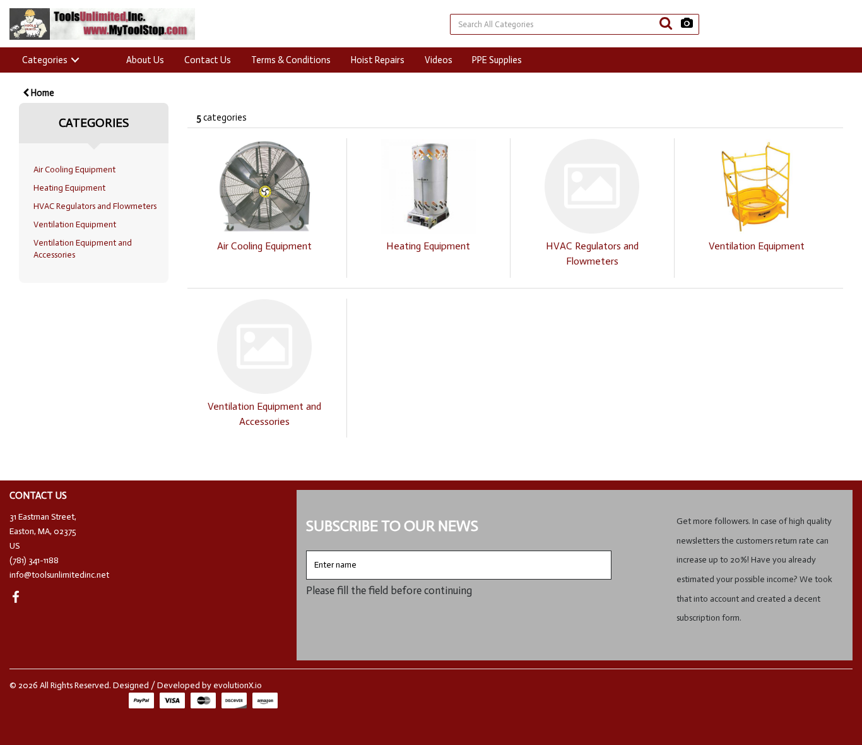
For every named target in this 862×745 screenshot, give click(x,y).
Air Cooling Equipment (74, 169)
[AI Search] (687, 23)
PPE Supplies (497, 60)
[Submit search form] (666, 23)
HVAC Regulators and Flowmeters (94, 206)
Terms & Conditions (291, 60)
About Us (145, 60)
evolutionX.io (237, 685)
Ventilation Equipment (74, 224)
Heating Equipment (69, 187)
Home (41, 92)
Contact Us (207, 60)
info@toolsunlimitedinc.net (59, 574)
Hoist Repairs (377, 60)
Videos (438, 60)
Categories (45, 60)
